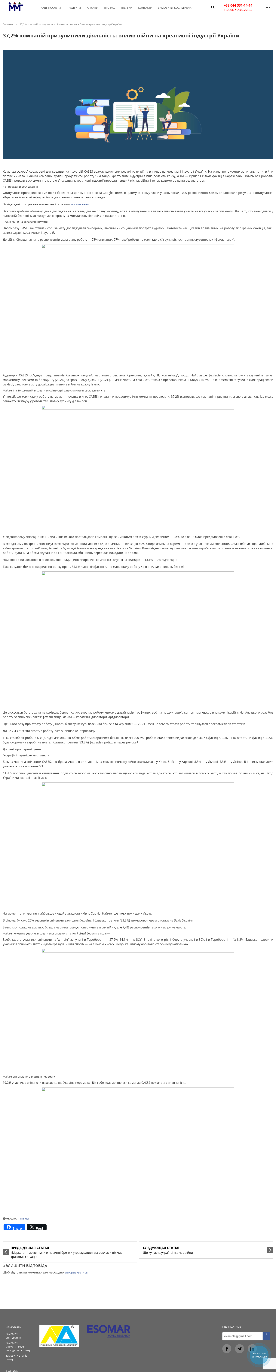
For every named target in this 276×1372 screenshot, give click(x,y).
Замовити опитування (13, 1335)
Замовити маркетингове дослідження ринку (18, 1346)
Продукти (74, 7)
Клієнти (92, 7)
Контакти (145, 7)
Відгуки (126, 7)
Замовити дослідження (175, 7)
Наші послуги (51, 7)
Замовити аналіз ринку (16, 1357)
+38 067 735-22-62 (238, 10)
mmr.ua (23, 1218)
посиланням (80, 204)
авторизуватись (76, 1272)
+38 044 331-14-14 (238, 5)
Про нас (109, 7)
